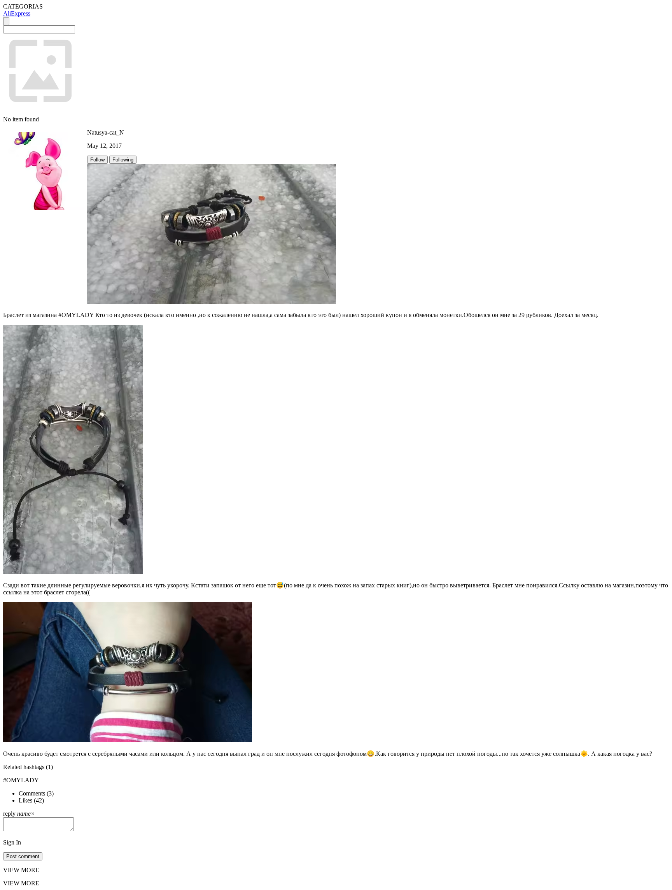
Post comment (22, 856)
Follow (97, 160)
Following (122, 160)
